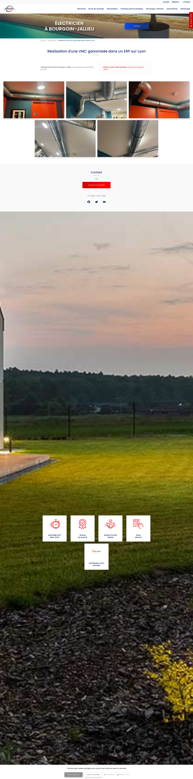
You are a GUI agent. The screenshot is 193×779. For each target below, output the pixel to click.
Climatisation (112, 9)
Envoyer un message (96, 185)
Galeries (175, 2)
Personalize (110, 775)
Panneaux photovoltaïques (132, 9)
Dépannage (185, 9)
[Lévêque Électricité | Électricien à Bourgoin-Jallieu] (9, 9)
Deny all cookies (93, 775)
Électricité (82, 9)
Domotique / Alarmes (155, 9)
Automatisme (172, 9)
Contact (186, 2)
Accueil (166, 2)
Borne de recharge (96, 9)
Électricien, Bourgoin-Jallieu (124, 68)
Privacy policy (124, 775)
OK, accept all (74, 775)
